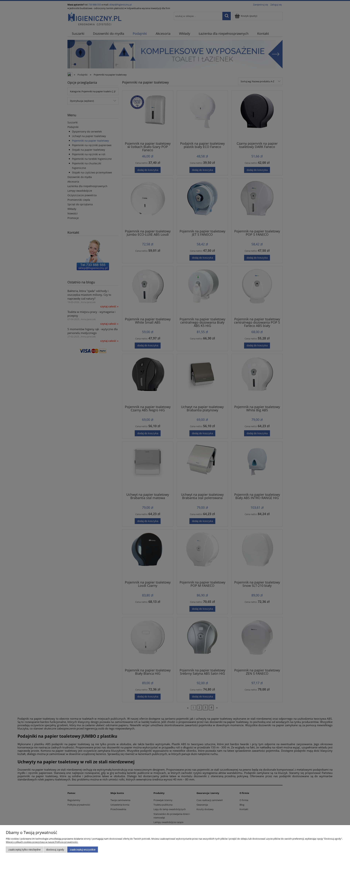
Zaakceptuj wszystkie (83, 849)
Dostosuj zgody (55, 849)
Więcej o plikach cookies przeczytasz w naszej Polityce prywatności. (42, 842)
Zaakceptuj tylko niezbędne (24, 849)
